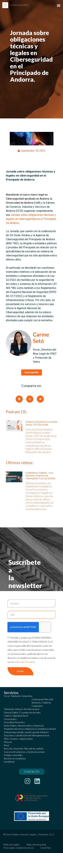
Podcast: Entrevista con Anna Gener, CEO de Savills (41, 423)
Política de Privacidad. (24, 661)
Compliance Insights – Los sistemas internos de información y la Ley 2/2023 (40, 475)
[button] (58, 5)
